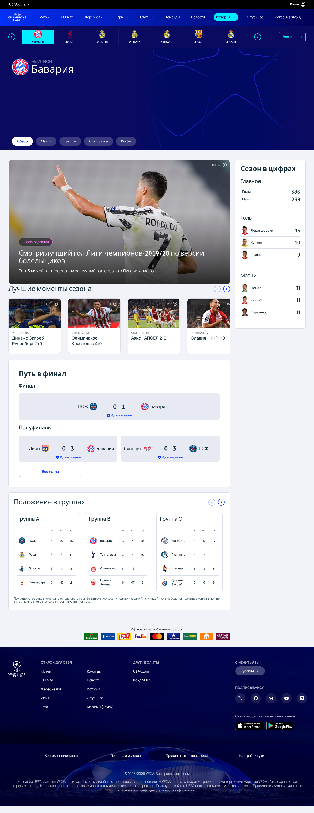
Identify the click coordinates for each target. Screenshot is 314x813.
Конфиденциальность (62, 755)
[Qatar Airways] (223, 636)
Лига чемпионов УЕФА (17, 17)
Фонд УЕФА (142, 680)
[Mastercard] (157, 636)
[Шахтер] (165, 568)
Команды (94, 671)
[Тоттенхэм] (94, 554)
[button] (122, 17)
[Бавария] (94, 540)
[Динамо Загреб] (165, 582)
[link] (44, 17)
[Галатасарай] (23, 582)
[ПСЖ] (23, 540)
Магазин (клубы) (100, 706)
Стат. (45, 706)
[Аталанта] (165, 554)
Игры (45, 697)
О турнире (95, 697)
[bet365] (190, 636)
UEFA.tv (47, 680)
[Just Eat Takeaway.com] (206, 636)
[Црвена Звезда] (94, 582)
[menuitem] (45, 17)
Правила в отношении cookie (188, 755)
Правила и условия (125, 755)
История (94, 689)
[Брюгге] (23, 568)
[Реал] (23, 554)
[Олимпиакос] (94, 568)
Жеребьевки (51, 689)
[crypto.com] (173, 636)
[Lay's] (124, 636)
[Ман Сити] (165, 540)
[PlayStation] (108, 636)
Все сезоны (292, 36)
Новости (94, 680)
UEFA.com (141, 671)
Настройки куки (251, 755)
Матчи (46, 671)
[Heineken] (91, 636)
